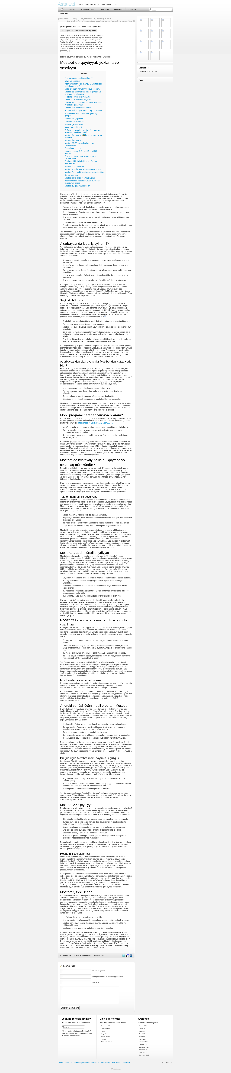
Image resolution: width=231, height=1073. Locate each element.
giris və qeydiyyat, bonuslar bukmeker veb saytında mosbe (81, 26)
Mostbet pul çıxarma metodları (77, 186)
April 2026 (142, 1036)
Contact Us (64, 14)
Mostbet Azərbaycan (73, 140)
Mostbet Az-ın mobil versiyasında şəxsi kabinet (84, 172)
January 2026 (143, 1044)
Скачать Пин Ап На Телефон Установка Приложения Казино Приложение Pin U (99, 21)
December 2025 (144, 1047)
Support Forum (105, 1036)
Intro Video (132, 9)
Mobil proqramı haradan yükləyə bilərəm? (82, 89)
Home (61, 1062)
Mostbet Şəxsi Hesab (74, 124)
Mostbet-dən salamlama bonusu (78, 108)
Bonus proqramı (71, 175)
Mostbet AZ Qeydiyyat (74, 119)
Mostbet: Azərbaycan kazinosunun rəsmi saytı (84, 169)
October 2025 (143, 1052)
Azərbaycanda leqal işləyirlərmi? (79, 78)
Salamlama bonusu (73, 148)
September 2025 (144, 1055)
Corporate (105, 9)
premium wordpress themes (116, 1069)
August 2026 (143, 1026)
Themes (103, 1039)
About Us (71, 9)
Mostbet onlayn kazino (74, 166)
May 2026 (142, 1034)
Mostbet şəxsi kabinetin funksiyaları (80, 178)
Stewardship (118, 9)
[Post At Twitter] (123, 956)
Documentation (105, 1028)
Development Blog (106, 1026)
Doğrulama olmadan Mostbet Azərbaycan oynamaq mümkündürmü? (82, 131)
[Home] (62, 9)
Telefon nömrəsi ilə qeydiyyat (77, 97)
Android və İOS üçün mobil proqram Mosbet (83, 111)
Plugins (103, 1031)
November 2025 (144, 1049)
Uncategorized (82, 30)
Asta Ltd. (67, 4)
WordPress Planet (106, 1041)
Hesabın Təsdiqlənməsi (75, 121)
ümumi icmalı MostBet (74, 127)
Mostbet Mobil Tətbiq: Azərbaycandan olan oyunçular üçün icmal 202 (87, 19)
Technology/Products (88, 9)
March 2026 (142, 1039)
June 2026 (142, 1031)
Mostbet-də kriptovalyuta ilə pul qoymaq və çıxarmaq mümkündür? (83, 93)
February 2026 (143, 1041)
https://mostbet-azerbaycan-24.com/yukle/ (95, 423)
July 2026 (142, 1028)
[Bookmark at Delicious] (127, 956)
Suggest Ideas (105, 1034)
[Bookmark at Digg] (130, 956)
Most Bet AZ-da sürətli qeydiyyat (78, 100)
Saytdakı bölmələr (72, 81)
